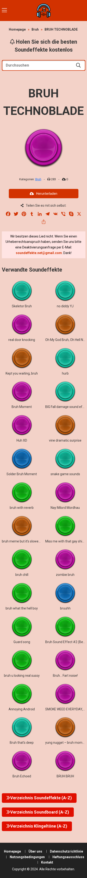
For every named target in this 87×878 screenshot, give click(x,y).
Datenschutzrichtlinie (66, 851)
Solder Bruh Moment (21, 474)
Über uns (35, 851)
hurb (65, 373)
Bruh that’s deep (22, 742)
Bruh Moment (22, 407)
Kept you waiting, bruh (22, 373)
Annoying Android (22, 709)
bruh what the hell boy (22, 608)
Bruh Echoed (22, 776)
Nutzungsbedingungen (27, 857)
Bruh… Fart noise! (65, 675)
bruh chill (21, 575)
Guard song (21, 642)
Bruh (35, 29)
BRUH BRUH (65, 776)
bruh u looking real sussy (22, 675)
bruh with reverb (22, 508)
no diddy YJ (65, 306)
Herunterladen (46, 193)
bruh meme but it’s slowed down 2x (27, 541)
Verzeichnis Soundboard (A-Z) (39, 812)
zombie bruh (65, 575)
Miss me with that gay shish (65, 541)
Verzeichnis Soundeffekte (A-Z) (41, 797)
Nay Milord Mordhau (65, 508)
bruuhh (65, 608)
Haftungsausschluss (68, 857)
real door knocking (21, 340)
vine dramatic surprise (65, 440)
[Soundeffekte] (43, 11)
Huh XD (21, 440)
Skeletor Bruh (22, 306)
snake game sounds (65, 474)
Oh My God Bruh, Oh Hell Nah (66, 340)
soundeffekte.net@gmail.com (39, 253)
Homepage (17, 29)
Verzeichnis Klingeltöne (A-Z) (38, 826)
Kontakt (47, 862)
